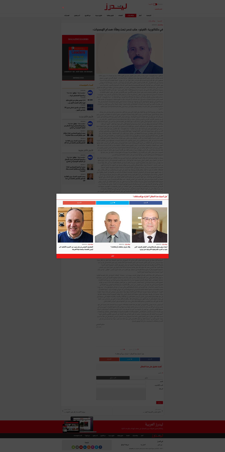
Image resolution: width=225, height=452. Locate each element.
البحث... (93, 5)
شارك (145, 203)
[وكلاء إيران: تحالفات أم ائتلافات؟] (112, 225)
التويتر (112, 203)
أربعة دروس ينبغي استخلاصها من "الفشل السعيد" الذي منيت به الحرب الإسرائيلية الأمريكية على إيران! (151, 248)
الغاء (112, 256)
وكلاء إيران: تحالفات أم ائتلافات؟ (120, 247)
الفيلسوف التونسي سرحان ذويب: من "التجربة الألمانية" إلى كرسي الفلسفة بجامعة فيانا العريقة (76, 248)
